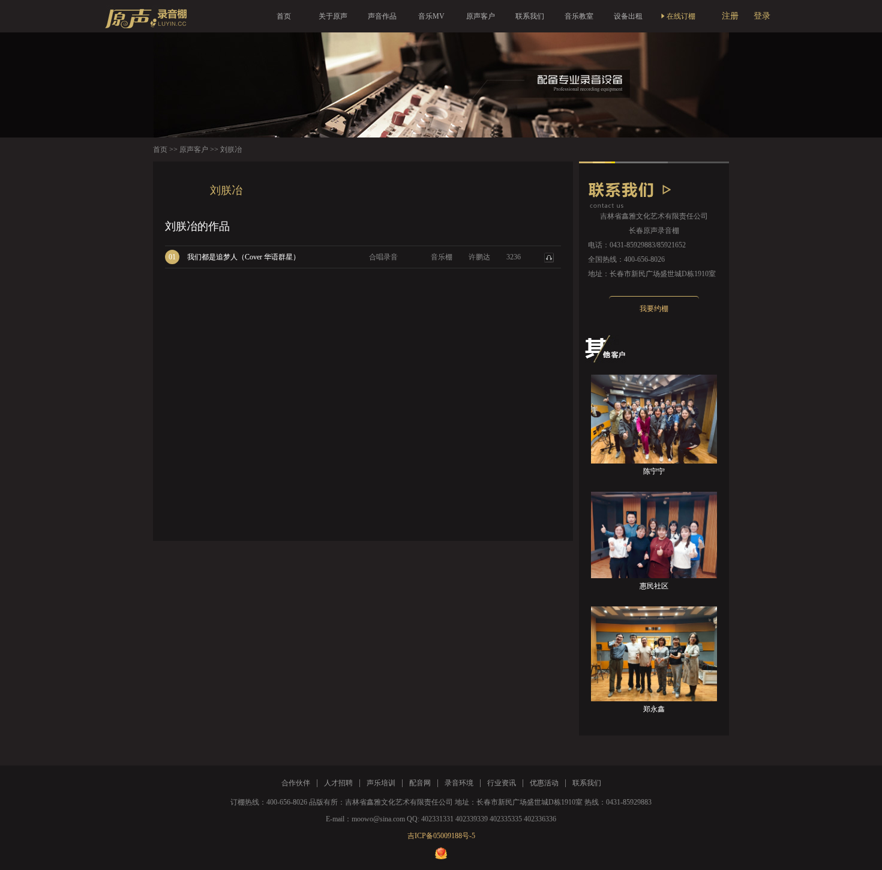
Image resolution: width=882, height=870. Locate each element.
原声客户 (480, 16)
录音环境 (459, 783)
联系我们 (529, 16)
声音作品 (382, 16)
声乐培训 (381, 783)
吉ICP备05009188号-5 (441, 836)
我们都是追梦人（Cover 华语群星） (243, 257)
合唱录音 (383, 257)
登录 (762, 15)
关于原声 (333, 16)
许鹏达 (479, 257)
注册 (730, 15)
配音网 (420, 783)
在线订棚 (681, 16)
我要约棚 (654, 308)
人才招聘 (338, 783)
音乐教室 (579, 16)
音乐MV (431, 16)
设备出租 (628, 16)
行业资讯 (501, 783)
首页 (284, 16)
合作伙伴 (295, 783)
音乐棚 (441, 257)
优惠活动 (544, 783)
